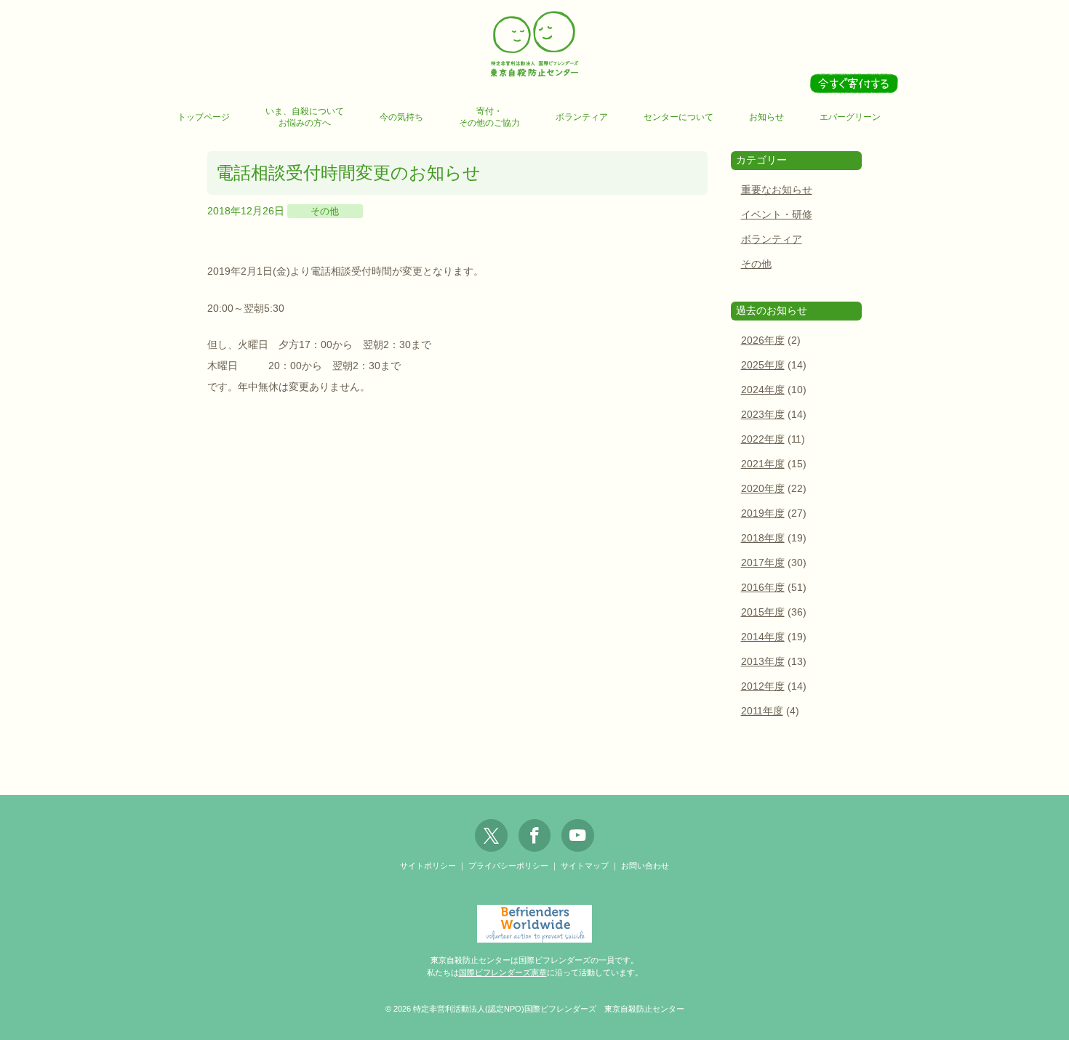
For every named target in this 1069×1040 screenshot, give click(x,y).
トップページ (203, 117)
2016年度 (763, 587)
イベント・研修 (776, 214)
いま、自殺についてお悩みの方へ (304, 117)
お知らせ (766, 117)
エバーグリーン (850, 117)
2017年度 (763, 562)
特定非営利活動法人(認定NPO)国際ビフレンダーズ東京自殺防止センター (534, 44)
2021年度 (763, 464)
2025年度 (763, 365)
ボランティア (582, 117)
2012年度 (763, 686)
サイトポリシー (428, 865)
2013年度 (763, 661)
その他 (325, 211)
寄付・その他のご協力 (489, 117)
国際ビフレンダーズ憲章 (503, 972)
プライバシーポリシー (508, 865)
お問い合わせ (645, 865)
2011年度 (762, 711)
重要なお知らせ (776, 190)
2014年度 (763, 637)
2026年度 (763, 340)
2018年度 (763, 538)
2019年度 (763, 513)
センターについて (678, 117)
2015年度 (763, 612)
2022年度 (763, 439)
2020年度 (763, 488)
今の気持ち (401, 117)
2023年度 (763, 414)
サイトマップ (585, 865)
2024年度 (763, 389)
